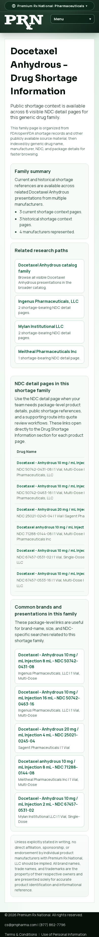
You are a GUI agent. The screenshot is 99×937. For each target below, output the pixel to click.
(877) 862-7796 (52, 924)
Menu (72, 18)
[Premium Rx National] (24, 22)
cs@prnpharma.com (21, 924)
